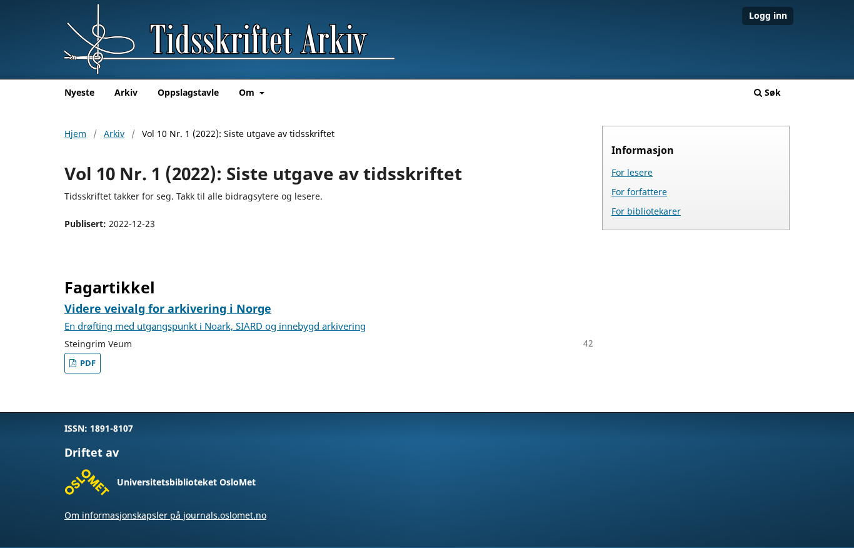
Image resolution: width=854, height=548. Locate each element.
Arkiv (126, 92)
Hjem (75, 134)
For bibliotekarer (646, 211)
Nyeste (79, 92)
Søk (771, 92)
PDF (87, 363)
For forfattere (639, 192)
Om (248, 92)
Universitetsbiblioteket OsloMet (186, 482)
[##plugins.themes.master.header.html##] (427, 39)
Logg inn (768, 15)
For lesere (632, 172)
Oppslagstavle (188, 92)
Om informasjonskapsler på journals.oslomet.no (165, 515)
